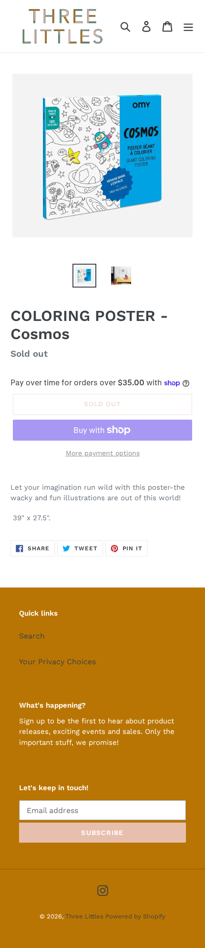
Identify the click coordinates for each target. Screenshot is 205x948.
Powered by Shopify (135, 916)
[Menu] (188, 26)
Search (32, 635)
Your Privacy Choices (57, 661)
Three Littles (85, 916)
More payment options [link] (103, 453)
